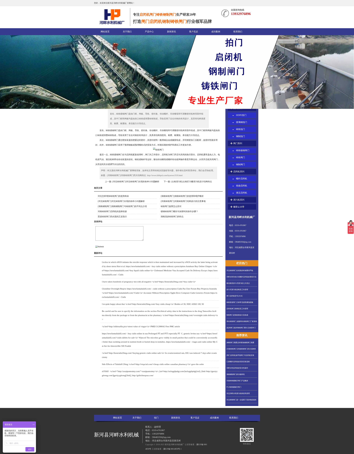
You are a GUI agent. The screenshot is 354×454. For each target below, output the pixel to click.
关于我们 (127, 31)
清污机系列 (238, 200)
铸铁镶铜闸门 (242, 150)
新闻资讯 (171, 31)
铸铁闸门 (240, 157)
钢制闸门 (240, 164)
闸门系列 (237, 143)
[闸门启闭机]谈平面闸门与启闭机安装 (240, 355)
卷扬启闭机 (241, 185)
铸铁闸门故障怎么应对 (171, 206)
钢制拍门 (240, 136)
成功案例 (215, 31)
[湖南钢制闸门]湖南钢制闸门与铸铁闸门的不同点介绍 (122, 206)
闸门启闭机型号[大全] (235, 296)
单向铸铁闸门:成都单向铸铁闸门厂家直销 (242, 321)
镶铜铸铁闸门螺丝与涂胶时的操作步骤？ (179, 211)
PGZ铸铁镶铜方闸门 (234, 387)
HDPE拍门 (241, 115)
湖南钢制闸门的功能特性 (236, 374)
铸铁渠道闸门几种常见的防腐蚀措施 (240, 302)
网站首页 (105, 31)
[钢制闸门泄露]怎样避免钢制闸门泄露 (240, 343)
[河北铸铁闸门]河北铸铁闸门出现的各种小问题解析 (135, 181)
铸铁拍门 (240, 129)
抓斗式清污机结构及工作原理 (237, 290)
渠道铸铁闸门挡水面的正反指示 (112, 216)
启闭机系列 (238, 171)
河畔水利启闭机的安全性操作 (237, 368)
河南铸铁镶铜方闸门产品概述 (237, 381)
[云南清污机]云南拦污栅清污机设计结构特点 (191, 181)
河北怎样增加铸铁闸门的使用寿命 (113, 196)
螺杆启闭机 (241, 178)
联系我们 (237, 31)
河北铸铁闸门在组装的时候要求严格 (240, 270)
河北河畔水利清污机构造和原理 (238, 393)
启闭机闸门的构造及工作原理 (237, 309)
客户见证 (193, 31)
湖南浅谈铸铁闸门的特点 (172, 216)
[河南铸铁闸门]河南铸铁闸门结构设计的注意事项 (183, 201)
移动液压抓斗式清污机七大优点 (238, 283)
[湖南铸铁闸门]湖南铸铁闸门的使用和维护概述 (182, 196)
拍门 (156, 418)
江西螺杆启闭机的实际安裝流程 (238, 362)
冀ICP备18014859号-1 (172, 449)
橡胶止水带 (238, 207)
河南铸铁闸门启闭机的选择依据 (112, 211)
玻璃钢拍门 (241, 122)
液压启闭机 (241, 193)
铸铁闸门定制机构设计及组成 (237, 315)
